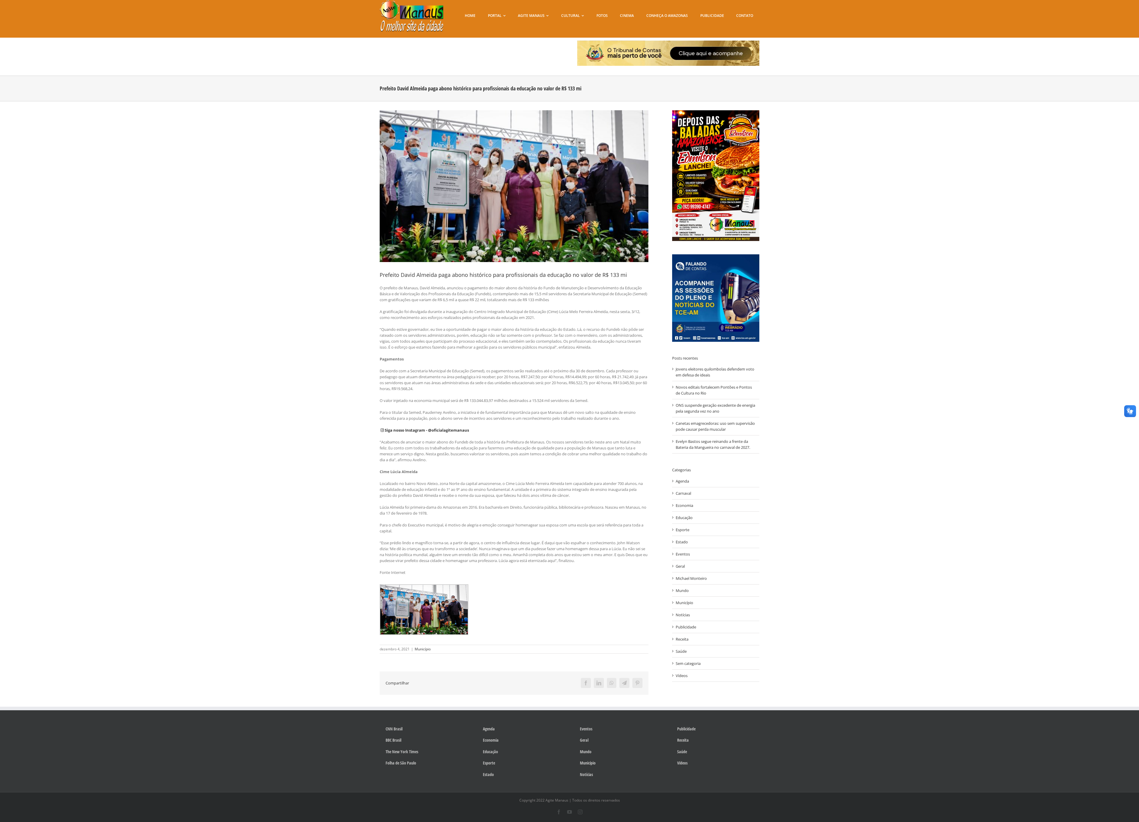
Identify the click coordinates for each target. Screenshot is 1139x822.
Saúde (681, 651)
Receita (682, 639)
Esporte (682, 529)
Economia (684, 505)
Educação (684, 517)
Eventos (683, 554)
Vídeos (682, 675)
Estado (682, 542)
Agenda (682, 481)
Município (423, 649)
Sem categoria (688, 663)
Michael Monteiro (691, 578)
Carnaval (683, 493)
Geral (680, 566)
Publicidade (686, 627)
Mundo (682, 590)
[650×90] (668, 42)
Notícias (683, 614)
